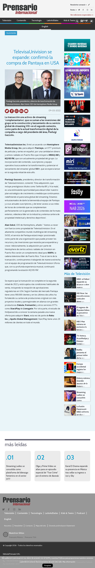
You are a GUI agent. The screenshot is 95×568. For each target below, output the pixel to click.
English (45, 26)
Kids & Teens (69, 20)
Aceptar (47, 565)
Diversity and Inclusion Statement (62, 526)
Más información (68, 562)
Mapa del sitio (41, 526)
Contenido (21, 20)
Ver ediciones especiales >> (81, 15)
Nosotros (8, 526)
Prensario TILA (30, 537)
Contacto (29, 526)
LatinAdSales (52, 20)
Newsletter (18, 526)
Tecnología (36, 20)
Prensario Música (16, 537)
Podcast (81, 513)
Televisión (6, 20)
